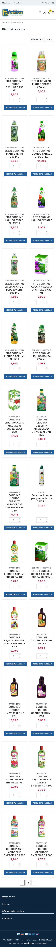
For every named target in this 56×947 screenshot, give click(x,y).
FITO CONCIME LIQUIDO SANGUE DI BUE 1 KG (41, 153)
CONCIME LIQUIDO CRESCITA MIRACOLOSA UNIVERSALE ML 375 (41, 427)
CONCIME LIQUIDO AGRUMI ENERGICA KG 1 (14, 574)
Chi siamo (6, 3)
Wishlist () (49, 3)
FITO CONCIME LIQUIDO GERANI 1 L (41, 220)
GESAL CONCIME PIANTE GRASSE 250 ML (42, 84)
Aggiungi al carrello (15, 108)
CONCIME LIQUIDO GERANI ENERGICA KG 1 (14, 779)
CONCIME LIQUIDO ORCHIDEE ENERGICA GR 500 (41, 851)
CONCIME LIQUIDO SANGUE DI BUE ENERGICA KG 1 (14, 642)
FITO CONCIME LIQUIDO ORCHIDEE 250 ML (14, 86)
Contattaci (17, 3)
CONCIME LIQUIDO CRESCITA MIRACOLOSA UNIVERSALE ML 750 (14, 503)
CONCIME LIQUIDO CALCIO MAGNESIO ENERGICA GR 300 (14, 425)
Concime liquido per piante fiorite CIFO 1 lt (41, 498)
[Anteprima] (16, 74)
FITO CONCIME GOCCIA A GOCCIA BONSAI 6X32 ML (41, 574)
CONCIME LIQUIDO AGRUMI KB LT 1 (41, 640)
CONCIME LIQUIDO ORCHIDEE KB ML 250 (41, 711)
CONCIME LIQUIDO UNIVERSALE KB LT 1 (14, 711)
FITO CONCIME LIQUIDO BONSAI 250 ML (42, 356)
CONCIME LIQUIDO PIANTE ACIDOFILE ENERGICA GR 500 (14, 851)
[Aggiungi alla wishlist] (12, 74)
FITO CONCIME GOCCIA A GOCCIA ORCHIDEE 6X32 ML (41, 288)
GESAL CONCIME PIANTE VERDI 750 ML (14, 153)
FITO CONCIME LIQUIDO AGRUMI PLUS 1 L (14, 356)
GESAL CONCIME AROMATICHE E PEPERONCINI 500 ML (14, 288)
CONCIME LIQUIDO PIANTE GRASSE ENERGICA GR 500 (41, 781)
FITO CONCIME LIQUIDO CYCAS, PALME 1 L (14, 220)
